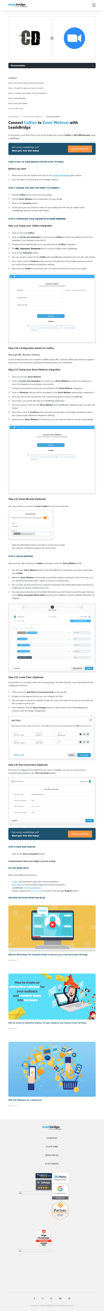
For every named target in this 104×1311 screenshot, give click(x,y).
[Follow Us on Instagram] (43, 1298)
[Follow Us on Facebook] (34, 1298)
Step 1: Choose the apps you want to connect (25, 88)
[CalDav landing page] (29, 38)
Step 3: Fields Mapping (17, 98)
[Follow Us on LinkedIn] (51, 1298)
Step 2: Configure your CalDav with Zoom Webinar (27, 93)
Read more (12, 960)
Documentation (18, 65)
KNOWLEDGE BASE (32, 887)
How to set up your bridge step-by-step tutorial (26, 83)
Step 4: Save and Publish (17, 103)
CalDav (15, 881)
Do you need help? (15, 108)
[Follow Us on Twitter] (69, 1298)
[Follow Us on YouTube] (60, 1298)
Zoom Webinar (18, 884)
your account (37, 890)
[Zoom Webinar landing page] (74, 38)
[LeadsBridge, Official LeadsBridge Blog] (17, 4)
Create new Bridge (61, 175)
